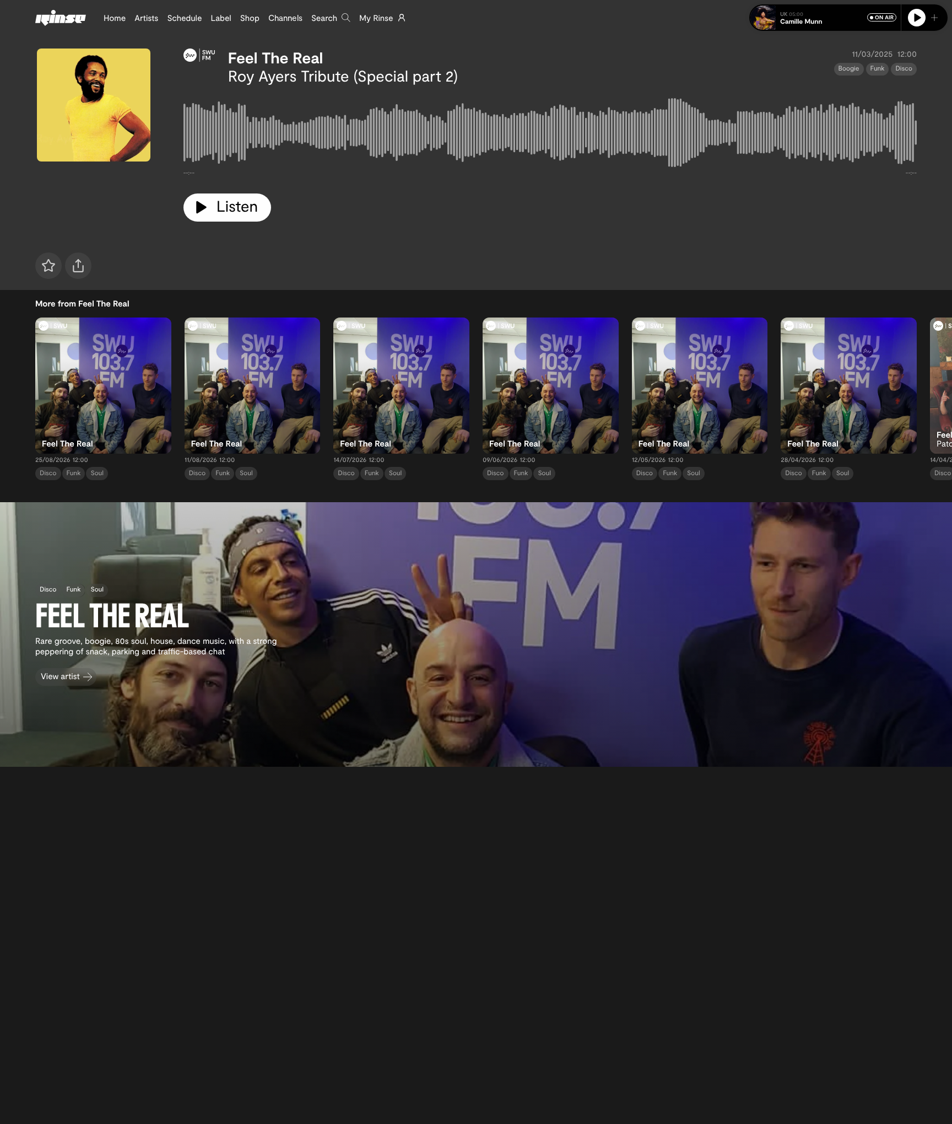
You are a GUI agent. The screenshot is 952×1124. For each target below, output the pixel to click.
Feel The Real (275, 57)
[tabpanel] (550, 135)
